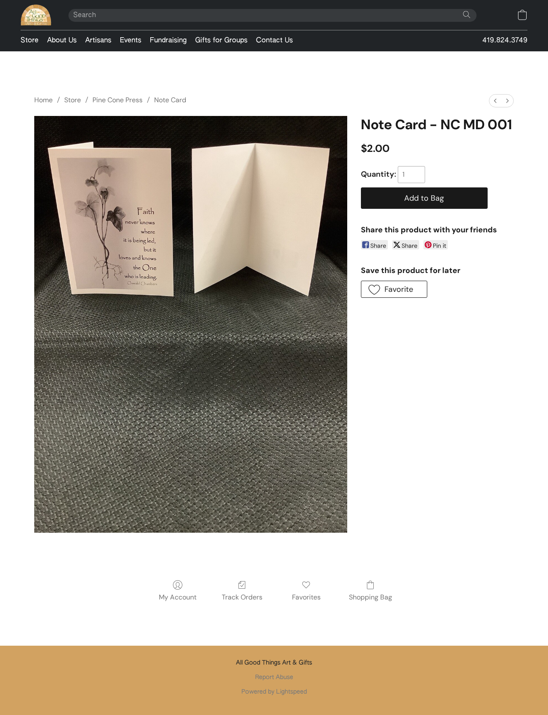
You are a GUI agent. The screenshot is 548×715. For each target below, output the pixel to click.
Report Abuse (274, 677)
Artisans (98, 40)
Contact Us (274, 40)
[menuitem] (495, 101)
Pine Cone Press (117, 99)
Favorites (306, 597)
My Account (178, 597)
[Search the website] (466, 15)
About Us (62, 40)
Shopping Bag (370, 597)
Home (43, 99)
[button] (36, 15)
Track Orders (242, 597)
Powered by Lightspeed (274, 692)
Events (130, 40)
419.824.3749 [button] (504, 40)
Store (30, 40)
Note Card (170, 99)
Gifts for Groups (221, 40)
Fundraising (168, 40)
